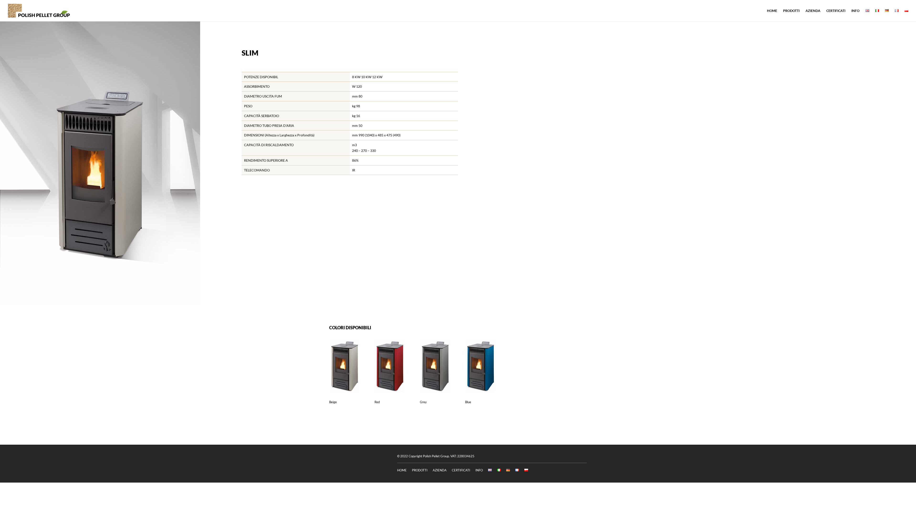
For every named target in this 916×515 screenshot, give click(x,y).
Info (855, 11)
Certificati (835, 11)
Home (772, 11)
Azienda (813, 11)
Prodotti (791, 11)
